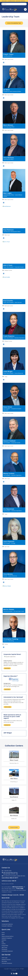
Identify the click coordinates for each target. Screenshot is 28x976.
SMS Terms (4, 947)
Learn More (7, 668)
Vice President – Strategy (9, 543)
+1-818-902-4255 (7, 871)
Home (3, 932)
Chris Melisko (8, 574)
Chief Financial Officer (8, 159)
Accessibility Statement (7, 951)
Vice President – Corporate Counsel (11, 442)
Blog (3, 942)
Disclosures (4, 949)
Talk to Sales (8, 707)
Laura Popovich (8, 541)
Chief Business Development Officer (12, 231)
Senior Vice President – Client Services (12, 302)
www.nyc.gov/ (6, 912)
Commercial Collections (7, 924)
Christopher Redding (10, 639)
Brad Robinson (8, 230)
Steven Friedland (9, 441)
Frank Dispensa (8, 336)
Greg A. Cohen (8, 54)
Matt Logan (7, 193)
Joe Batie (6, 90)
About (3, 934)
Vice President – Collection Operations (12, 510)
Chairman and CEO (7, 56)
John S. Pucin (7, 265)
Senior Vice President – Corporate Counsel (13, 267)
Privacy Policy (5, 945)
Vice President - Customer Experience (12, 475)
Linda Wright (8, 371)
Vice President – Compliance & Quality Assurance (12, 409)
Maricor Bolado (8, 609)
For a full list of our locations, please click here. (14, 876)
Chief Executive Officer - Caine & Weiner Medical (12, 195)
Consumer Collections (7, 926)
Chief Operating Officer (8, 127)
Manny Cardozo (8, 473)
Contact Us (7, 725)
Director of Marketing (8, 641)
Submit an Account (6, 959)
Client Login (4, 957)
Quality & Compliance (7, 938)
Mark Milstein (8, 125)
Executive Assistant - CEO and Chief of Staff (13, 611)
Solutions (4, 940)
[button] (25, 9)
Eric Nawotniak (8, 509)
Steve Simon (7, 407)
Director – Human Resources (10, 576)
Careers (3, 943)
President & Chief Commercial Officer (12, 91)
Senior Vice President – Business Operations (14, 338)
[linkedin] (4, 62)
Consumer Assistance (7, 963)
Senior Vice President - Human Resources (13, 373)
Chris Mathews (8, 158)
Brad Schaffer (8, 301)
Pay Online (4, 961)
